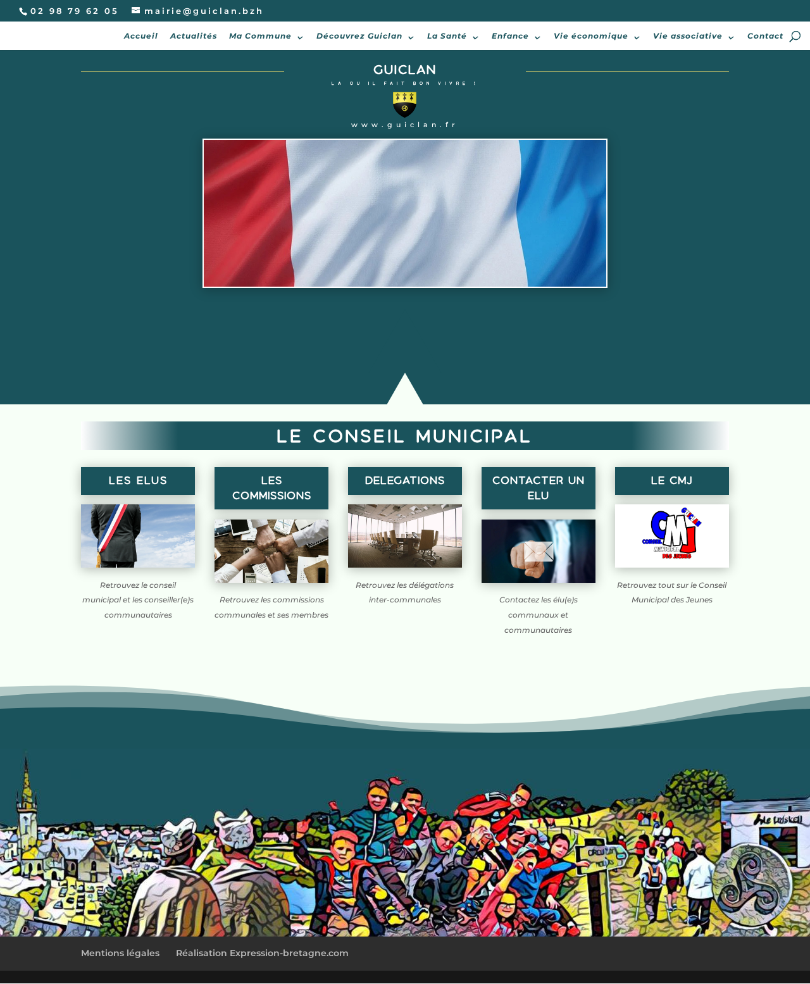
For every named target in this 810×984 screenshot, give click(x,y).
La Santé (447, 35)
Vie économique (591, 35)
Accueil (141, 35)
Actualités (193, 35)
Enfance (510, 35)
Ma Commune (260, 35)
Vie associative (688, 35)
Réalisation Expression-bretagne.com (262, 953)
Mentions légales (120, 953)
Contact (765, 35)
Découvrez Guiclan (359, 35)
